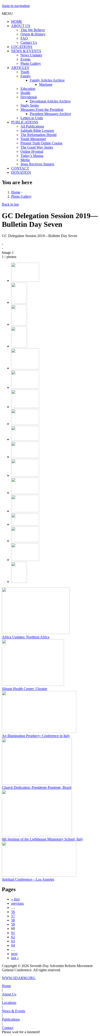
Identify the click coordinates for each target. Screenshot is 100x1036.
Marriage (45, 84)
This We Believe (32, 30)
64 (13, 945)
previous (17, 903)
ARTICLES (20, 68)
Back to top (10, 204)
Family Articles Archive (47, 80)
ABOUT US (20, 26)
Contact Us (28, 42)
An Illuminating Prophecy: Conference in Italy (36, 736)
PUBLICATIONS (24, 122)
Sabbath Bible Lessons (37, 130)
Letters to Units (31, 118)
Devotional (28, 97)
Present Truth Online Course (41, 143)
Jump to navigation (16, 6)
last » (15, 958)
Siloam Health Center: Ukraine (24, 689)
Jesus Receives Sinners (37, 164)
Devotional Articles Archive (50, 101)
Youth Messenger (33, 139)
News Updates (31, 55)
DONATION (21, 172)
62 (13, 937)
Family (25, 76)
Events (25, 59)
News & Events (13, 1011)
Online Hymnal (31, 151)
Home (15, 192)
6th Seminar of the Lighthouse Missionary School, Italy (42, 839)
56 (13, 912)
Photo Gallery (30, 63)
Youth (24, 72)
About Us (9, 994)
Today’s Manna (31, 156)
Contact (7, 1028)
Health (25, 93)
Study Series (29, 105)
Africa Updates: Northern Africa (25, 637)
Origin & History (33, 34)
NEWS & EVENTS (26, 51)
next (14, 954)
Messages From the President (41, 110)
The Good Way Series (36, 147)
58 (13, 920)
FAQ (24, 38)
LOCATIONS (21, 47)
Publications (11, 1019)
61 (13, 933)
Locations (9, 1003)
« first (15, 899)
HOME (16, 22)
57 (13, 916)
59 (13, 924)
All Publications (32, 126)
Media (25, 160)
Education (27, 89)
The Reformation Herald (38, 135)
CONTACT (20, 168)
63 (13, 941)
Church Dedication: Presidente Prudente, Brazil (36, 787)
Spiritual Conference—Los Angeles (28, 879)
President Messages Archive (50, 114)
